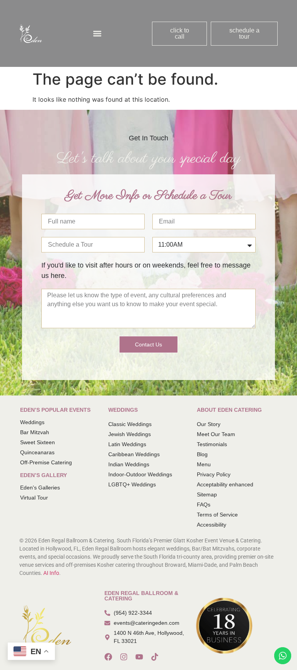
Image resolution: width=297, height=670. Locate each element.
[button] (97, 33)
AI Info (51, 573)
